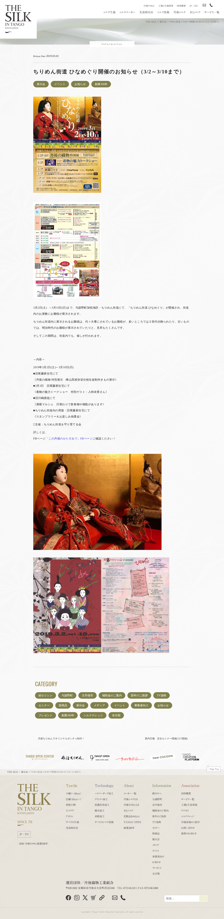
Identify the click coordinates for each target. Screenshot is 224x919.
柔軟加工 (99, 816)
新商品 (63, 705)
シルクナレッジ (93, 715)
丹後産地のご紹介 (190, 822)
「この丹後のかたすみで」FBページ (69, 438)
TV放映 (161, 695)
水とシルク (195, 12)
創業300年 (101, 84)
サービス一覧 (211, 12)
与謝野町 (67, 695)
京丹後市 (87, 695)
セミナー (44, 705)
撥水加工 (99, 810)
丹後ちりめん (149, 6)
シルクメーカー (127, 12)
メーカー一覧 (130, 793)
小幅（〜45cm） (73, 793)
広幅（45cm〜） (73, 799)
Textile (71, 785)
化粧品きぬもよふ (132, 816)
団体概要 (181, 6)
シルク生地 (109, 12)
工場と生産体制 (189, 804)
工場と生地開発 (165, 6)
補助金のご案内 (112, 695)
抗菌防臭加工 (102, 804)
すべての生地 (72, 822)
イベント (59, 84)
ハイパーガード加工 (104, 793)
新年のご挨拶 (139, 695)
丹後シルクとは (131, 799)
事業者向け (141, 705)
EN (196, 6)
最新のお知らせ (189, 833)
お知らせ (80, 84)
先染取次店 (146, 12)
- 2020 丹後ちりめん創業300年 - (34, 843)
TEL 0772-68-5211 (127, 888)
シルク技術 (163, 12)
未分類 (116, 715)
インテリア (70, 810)
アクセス (185, 810)
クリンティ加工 (101, 799)
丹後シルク (179, 12)
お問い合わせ (188, 828)
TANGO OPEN (132, 822)
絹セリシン (45, 695)
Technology (104, 785)
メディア (99, 705)
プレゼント (45, 715)
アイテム (69, 816)
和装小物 (71, 804)
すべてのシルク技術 (104, 822)
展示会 (41, 84)
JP (191, 6)
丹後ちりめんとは (131, 804)
